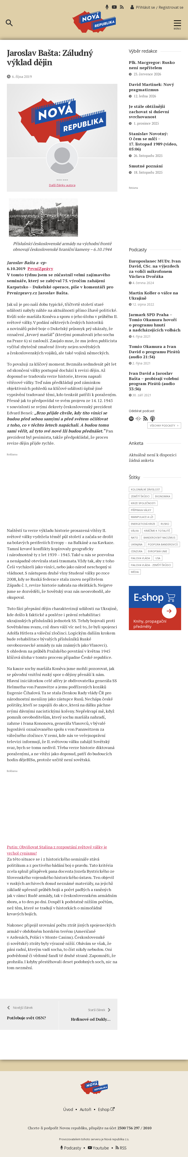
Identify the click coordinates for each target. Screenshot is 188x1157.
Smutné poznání (146, 166)
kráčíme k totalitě (157, 530)
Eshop (104, 1109)
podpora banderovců (163, 544)
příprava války (141, 510)
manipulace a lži (142, 517)
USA (157, 558)
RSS (123, 1148)
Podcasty (72, 1148)
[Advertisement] (62, 490)
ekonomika (162, 496)
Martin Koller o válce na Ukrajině (153, 295)
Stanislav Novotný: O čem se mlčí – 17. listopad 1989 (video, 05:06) (153, 141)
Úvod (68, 1109)
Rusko (165, 523)
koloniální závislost (145, 489)
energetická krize (143, 523)
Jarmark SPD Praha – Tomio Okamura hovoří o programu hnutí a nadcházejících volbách (154, 322)
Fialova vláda (140, 558)
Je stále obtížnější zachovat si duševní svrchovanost (149, 111)
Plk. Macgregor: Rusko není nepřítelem (152, 65)
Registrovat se (171, 7)
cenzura (136, 551)
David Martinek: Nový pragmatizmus (151, 87)
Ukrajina (136, 544)
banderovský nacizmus (159, 537)
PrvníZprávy (40, 268)
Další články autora (62, 185)
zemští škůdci (140, 496)
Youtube (100, 1148)
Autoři (85, 1109)
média (135, 572)
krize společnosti (143, 503)
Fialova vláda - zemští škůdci (151, 565)
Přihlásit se (145, 7)
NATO (134, 537)
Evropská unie (157, 551)
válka (135, 530)
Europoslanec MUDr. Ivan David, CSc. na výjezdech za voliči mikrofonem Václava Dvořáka (155, 268)
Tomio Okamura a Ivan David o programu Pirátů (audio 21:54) (154, 351)
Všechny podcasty (164, 425)
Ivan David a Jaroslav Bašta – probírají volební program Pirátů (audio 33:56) (154, 380)
